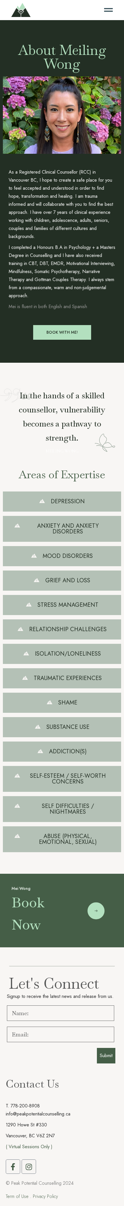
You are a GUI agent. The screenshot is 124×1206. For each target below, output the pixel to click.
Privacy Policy (45, 1196)
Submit (106, 1055)
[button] (62, 501)
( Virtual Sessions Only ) (29, 1146)
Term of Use (17, 1196)
